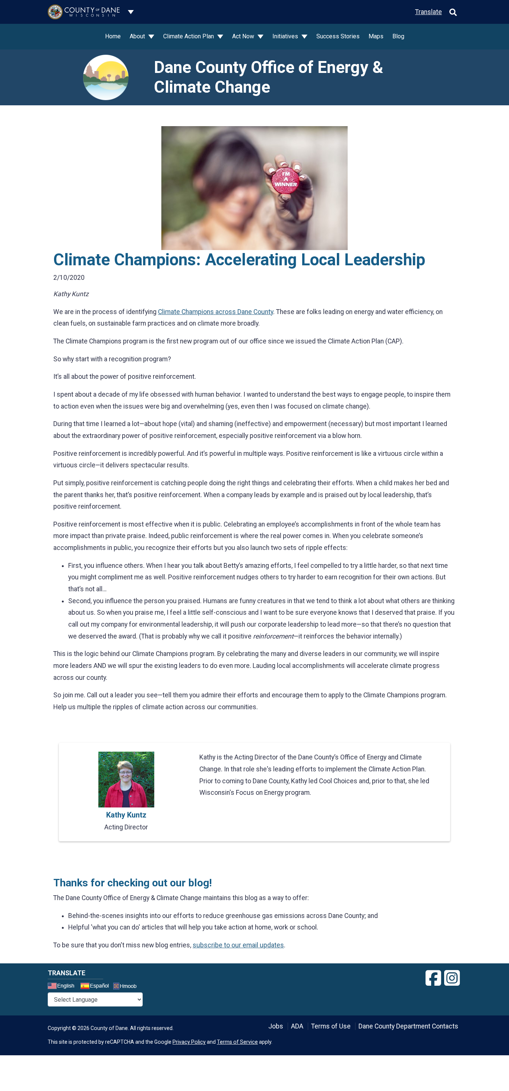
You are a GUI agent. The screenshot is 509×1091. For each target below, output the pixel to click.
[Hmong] (127, 987)
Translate (428, 12)
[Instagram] (452, 978)
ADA (297, 1026)
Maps (376, 36)
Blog (398, 36)
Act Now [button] (244, 36)
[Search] (453, 12)
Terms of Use (331, 1026)
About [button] (138, 36)
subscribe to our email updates (238, 945)
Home (113, 36)
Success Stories (338, 36)
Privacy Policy (189, 1042)
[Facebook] (433, 978)
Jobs (275, 1026)
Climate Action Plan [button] (189, 36)
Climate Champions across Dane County (215, 312)
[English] (63, 987)
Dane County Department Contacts (408, 1026)
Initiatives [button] (286, 36)
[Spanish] (96, 987)
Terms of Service (237, 1042)
